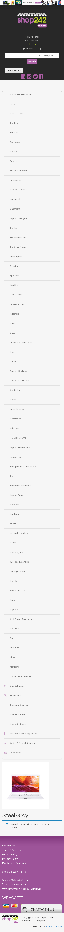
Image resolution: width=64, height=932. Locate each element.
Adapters (14, 313)
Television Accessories (21, 342)
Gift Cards (15, 428)
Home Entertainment (20, 485)
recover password (32, 40)
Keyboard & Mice (18, 590)
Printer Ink (15, 199)
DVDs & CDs (16, 113)
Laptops (14, 609)
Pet (12, 352)
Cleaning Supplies (19, 705)
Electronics (15, 695)
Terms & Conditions (13, 850)
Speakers (14, 275)
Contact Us (14, 872)
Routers (14, 151)
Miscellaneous (17, 409)
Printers (14, 132)
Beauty (13, 581)
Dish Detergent (18, 714)
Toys (12, 104)
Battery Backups (18, 371)
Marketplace (16, 256)
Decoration (15, 418)
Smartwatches (17, 304)
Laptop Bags (16, 495)
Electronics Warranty (14, 863)
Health (13, 542)
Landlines (14, 285)
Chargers (14, 504)
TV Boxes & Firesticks (21, 676)
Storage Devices (18, 571)
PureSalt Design (54, 926)
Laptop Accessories (20, 447)
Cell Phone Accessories (22, 619)
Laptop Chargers (18, 218)
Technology (15, 752)
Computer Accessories (21, 94)
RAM (12, 323)
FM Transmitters (18, 237)
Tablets (14, 361)
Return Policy (9, 854)
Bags (12, 333)
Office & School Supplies (22, 743)
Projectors (15, 142)
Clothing (14, 123)
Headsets (15, 628)
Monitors (14, 666)
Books (13, 399)
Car (12, 476)
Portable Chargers (19, 189)
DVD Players (16, 552)
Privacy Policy (10, 859)
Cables (13, 228)
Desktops (15, 266)
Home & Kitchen (18, 724)
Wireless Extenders (19, 562)
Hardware (15, 514)
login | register (32, 37)
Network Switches (19, 533)
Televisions (15, 180)
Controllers (15, 390)
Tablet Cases (17, 294)
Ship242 (32, 44)
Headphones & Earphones (23, 466)
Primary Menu (14, 70)
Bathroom (15, 209)
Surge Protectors (18, 170)
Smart (13, 523)
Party (13, 638)
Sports (13, 161)
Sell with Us (8, 845)
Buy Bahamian (17, 686)
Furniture (14, 647)
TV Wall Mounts (18, 437)
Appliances (15, 457)
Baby (12, 600)
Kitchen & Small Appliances (23, 733)
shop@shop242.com (17, 880)
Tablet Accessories (19, 380)
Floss (12, 657)
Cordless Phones (18, 247)
